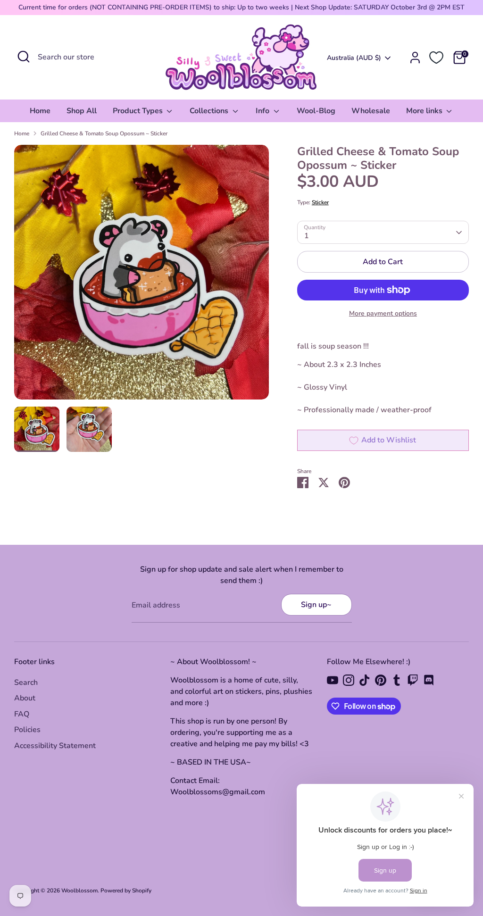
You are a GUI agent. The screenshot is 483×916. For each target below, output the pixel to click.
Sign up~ (316, 605)
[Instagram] (348, 680)
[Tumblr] (396, 680)
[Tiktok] (364, 680)
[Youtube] (332, 680)
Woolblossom (79, 890)
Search (26, 682)
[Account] (415, 57)
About (24, 698)
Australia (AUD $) (354, 57)
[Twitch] (412, 680)
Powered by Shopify (125, 890)
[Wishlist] (436, 57)
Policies (27, 729)
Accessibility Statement (55, 746)
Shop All (82, 111)
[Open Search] (23, 56)
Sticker (320, 202)
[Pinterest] (380, 680)
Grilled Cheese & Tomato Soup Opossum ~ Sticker (104, 133)
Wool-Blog (316, 111)
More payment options (383, 313)
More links (425, 111)
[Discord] (428, 680)
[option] (141, 276)
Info (263, 111)
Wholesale (370, 111)
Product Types (139, 111)
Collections (210, 111)
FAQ (21, 714)
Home (40, 111)
